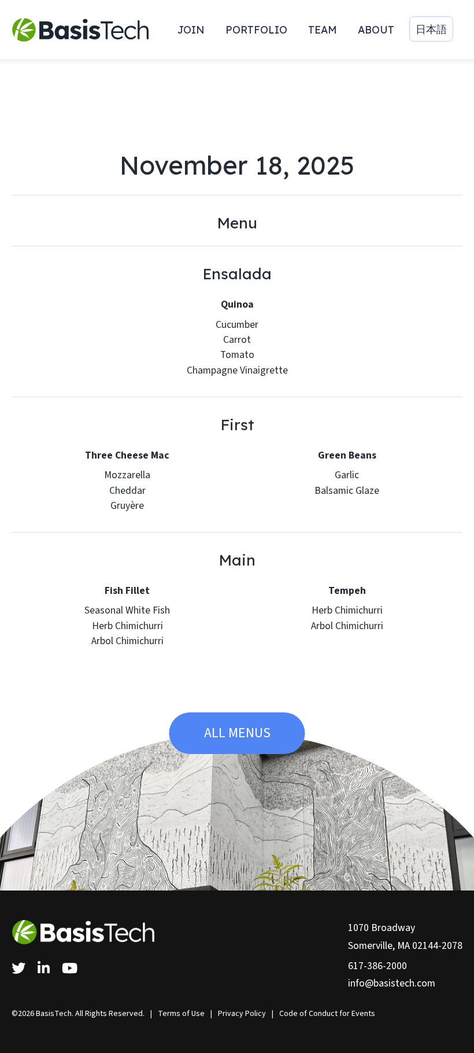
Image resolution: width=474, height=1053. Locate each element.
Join (191, 29)
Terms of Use (181, 1013)
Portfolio (256, 29)
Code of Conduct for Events (327, 1013)
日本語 (431, 29)
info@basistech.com (391, 983)
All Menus (237, 733)
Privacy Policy (242, 1013)
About (376, 29)
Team (322, 29)
